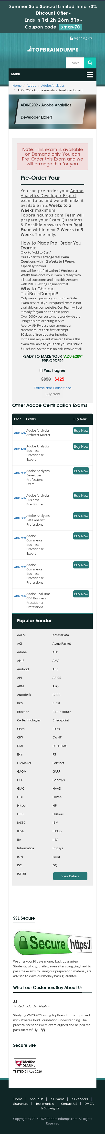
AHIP (20, 661)
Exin (20, 754)
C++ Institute (61, 712)
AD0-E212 (20, 498)
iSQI (55, 865)
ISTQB (21, 874)
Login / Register (83, 38)
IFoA (20, 831)
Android (23, 669)
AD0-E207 (20, 433)
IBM (55, 823)
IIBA (55, 840)
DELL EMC (59, 746)
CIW (20, 737)
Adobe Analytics (52, 85)
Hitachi (22, 806)
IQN (20, 857)
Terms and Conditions (53, 388)
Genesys (58, 780)
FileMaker (24, 763)
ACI (19, 644)
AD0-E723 (20, 567)
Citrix (56, 729)
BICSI (56, 703)
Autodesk (24, 695)
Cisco (21, 729)
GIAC (20, 789)
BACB (56, 695)
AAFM (21, 635)
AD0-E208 (20, 448)
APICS (56, 678)
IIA (19, 840)
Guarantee (20, 1103)
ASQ (55, 686)
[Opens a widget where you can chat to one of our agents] (71, 1106)
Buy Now (81, 430)
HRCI (20, 814)
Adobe (31, 85)
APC (55, 669)
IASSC (21, 823)
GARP (56, 772)
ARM (20, 686)
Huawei (57, 814)
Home (16, 85)
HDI (20, 797)
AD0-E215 (20, 518)
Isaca (56, 857)
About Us (36, 1099)
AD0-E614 (20, 596)
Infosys (57, 848)
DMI (20, 746)
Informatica (25, 848)
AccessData (60, 635)
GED (20, 780)
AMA (55, 661)
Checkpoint (60, 720)
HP (54, 806)
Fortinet (58, 763)
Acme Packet (61, 644)
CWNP (57, 737)
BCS (20, 703)
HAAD (56, 789)
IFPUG (57, 831)
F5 (54, 754)
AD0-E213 (20, 473)
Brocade (23, 712)
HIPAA (57, 797)
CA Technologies (29, 720)
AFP (55, 652)
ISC (19, 865)
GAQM (22, 772)
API (19, 678)
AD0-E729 (20, 538)
